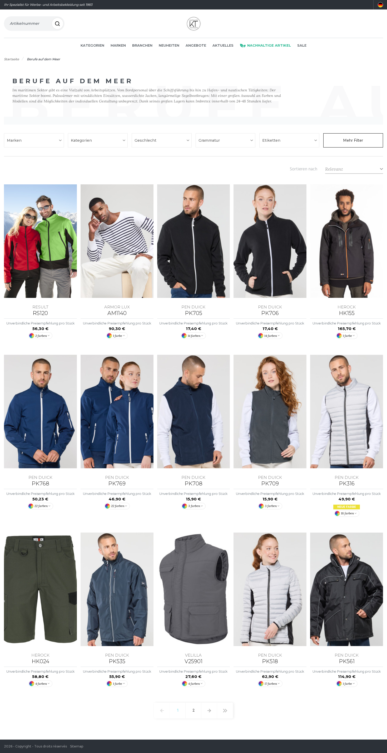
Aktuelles (223, 45)
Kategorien (92, 45)
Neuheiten (169, 45)
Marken (118, 45)
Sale (301, 45)
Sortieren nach (303, 169)
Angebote (196, 45)
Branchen (142, 45)
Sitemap (76, 746)
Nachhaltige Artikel (269, 45)
